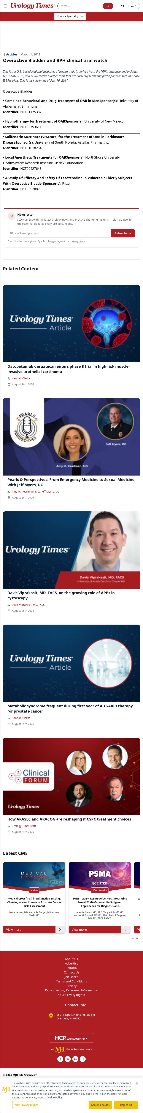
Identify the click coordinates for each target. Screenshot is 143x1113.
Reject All (126, 1105)
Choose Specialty (67, 16)
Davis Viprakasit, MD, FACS (28, 604)
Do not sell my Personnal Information (71, 990)
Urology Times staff (24, 826)
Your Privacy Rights (71, 995)
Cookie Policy (54, 1097)
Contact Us (71, 972)
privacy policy (78, 241)
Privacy (71, 986)
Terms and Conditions (71, 981)
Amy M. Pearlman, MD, (26, 491)
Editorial (71, 968)
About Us (71, 959)
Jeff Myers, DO (50, 491)
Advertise (71, 963)
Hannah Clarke (21, 378)
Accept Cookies (100, 1105)
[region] (71, 1095)
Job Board (71, 977)
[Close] (137, 1083)
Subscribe (121, 233)
